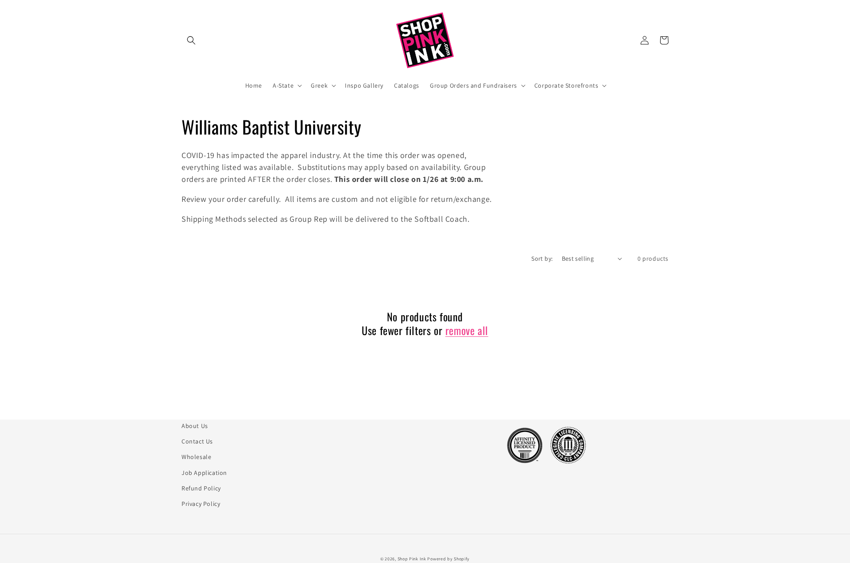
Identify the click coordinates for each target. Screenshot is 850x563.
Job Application (204, 473)
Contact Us (197, 441)
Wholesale (196, 457)
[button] (191, 40)
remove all (466, 330)
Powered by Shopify (448, 559)
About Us (195, 426)
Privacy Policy (201, 504)
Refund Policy (201, 488)
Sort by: (541, 258)
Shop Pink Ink (412, 559)
